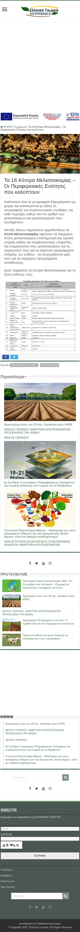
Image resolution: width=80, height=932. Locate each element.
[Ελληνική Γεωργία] (40, 10)
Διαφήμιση (6, 875)
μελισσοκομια (50, 365)
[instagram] (50, 563)
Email (5, 828)
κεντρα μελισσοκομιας (24, 365)
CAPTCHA (7, 834)
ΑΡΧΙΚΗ (7, 126)
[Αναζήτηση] (65, 777)
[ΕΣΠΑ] (40, 116)
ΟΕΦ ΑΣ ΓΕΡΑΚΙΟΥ (16, 437)
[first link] (4, 10)
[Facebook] (30, 563)
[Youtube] (43, 563)
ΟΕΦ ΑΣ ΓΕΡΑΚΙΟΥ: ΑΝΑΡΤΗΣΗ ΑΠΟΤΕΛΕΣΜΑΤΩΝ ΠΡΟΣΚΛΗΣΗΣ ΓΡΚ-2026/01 (37, 431)
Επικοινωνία (7, 881)
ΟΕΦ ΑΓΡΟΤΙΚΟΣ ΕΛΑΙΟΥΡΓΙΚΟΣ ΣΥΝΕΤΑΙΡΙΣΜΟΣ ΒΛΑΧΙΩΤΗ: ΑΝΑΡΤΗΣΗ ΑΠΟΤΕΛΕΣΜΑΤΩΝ (37, 543)
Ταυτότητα (6, 869)
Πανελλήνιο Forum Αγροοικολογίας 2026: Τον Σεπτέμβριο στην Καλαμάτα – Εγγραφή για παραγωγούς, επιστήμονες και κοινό (47, 584)
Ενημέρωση (20, 126)
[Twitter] (37, 563)
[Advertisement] (40, 67)
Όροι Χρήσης (8, 887)
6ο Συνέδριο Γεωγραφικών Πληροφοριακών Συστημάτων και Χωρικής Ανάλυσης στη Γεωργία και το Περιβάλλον (39, 484)
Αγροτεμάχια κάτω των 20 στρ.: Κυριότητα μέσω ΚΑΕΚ (38, 424)
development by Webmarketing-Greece (40, 923)
